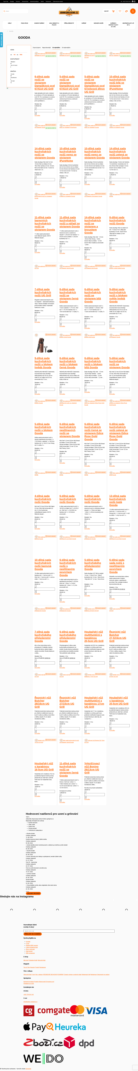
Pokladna (31, 960)
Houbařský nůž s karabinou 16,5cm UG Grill (44, 766)
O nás (27, 943)
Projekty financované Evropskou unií (44, 981)
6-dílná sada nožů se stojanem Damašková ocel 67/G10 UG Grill (45, 82)
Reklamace (94, 974)
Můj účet (25, 960)
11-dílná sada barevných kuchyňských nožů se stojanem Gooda (45, 223)
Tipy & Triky (5, 1)
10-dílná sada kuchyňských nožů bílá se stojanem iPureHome (117, 82)
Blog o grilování (30, 949)
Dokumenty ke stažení (58, 1)
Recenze (18, 1)
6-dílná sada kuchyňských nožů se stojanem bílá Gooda (92, 295)
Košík (35, 960)
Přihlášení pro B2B (28, 983)
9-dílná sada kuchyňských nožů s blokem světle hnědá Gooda (118, 295)
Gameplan (28, 1068)
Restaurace (48, 1)
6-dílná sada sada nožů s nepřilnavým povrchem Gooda (117, 566)
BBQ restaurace (30, 953)
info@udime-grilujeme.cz (30, 1002)
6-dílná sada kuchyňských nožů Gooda (67, 498)
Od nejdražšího (56, 47)
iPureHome (14, 77)
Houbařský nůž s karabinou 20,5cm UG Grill (118, 700)
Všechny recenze (33, 893)
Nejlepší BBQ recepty (32, 945)
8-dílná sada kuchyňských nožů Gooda (117, 220)
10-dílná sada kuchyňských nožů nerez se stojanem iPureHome (68, 154)
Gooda (12, 74)
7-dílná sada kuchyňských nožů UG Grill (43, 292)
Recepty (12, 1)
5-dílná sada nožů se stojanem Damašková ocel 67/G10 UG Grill (69, 82)
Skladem (13, 62)
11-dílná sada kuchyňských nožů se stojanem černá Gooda (68, 769)
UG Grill (12, 81)
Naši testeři (29, 951)
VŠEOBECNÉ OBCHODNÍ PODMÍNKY (53, 974)
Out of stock (14, 65)
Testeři (42, 1)
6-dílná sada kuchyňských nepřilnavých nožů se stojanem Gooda (69, 430)
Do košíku (37, 115)
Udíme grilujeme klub (32, 947)
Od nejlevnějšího (66, 47)
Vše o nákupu (39, 974)
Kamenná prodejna (34, 1)
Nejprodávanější (46, 47)
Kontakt (28, 941)
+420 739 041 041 (28, 994)
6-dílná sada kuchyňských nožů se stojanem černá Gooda (68, 295)
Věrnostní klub (25, 1)
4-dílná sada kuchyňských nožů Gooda (43, 498)
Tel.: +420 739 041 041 (126, 1)
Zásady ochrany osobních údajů (72, 974)
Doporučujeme (37, 47)
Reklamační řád (86, 974)
